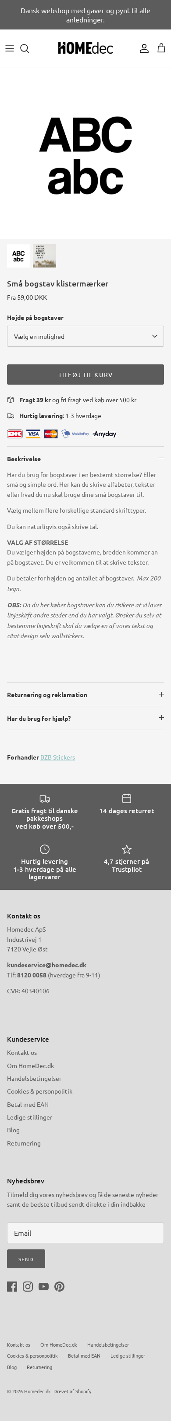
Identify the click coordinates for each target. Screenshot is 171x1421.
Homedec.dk (37, 1391)
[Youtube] (44, 1286)
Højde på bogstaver (35, 317)
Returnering (24, 1143)
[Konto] (142, 48)
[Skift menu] (9, 48)
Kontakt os (22, 1052)
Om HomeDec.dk (30, 1065)
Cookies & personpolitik (39, 1091)
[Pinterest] (59, 1286)
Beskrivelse (24, 459)
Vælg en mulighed (39, 336)
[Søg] (29, 48)
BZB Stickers (57, 757)
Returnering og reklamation (47, 694)
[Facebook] (12, 1286)
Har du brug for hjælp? (39, 718)
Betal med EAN (28, 1104)
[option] (85, 153)
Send (26, 1259)
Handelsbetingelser (34, 1078)
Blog (13, 1130)
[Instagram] (28, 1286)
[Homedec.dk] (85, 48)
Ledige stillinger (29, 1117)
